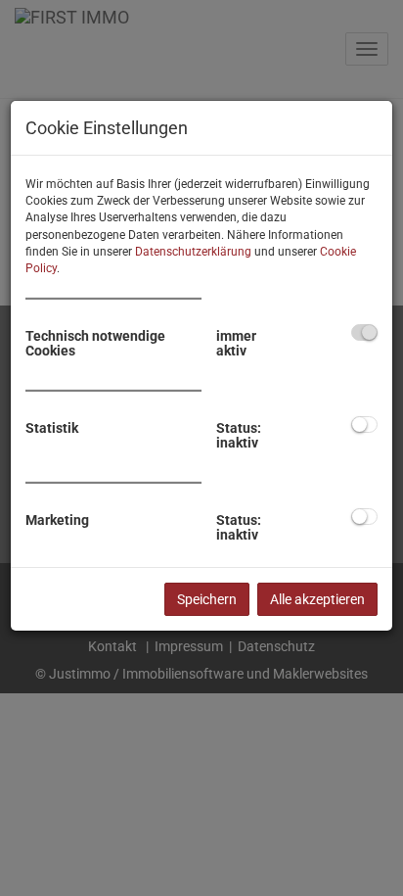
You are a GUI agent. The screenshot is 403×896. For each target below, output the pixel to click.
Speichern (207, 599)
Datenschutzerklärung (193, 252)
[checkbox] (364, 332)
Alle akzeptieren (317, 599)
